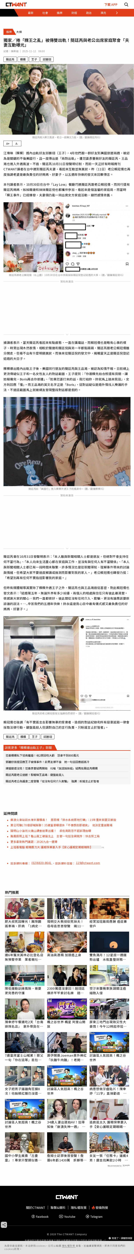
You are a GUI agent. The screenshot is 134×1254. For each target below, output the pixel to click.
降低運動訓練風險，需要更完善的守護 (23, 990)
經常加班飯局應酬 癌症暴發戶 (108, 923)
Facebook (42, 1216)
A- (17, 143)
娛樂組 (14, 51)
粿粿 (23, 59)
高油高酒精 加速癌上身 (64, 955)
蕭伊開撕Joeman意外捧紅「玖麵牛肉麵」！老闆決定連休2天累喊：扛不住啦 (67, 1057)
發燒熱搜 (101, 1207)
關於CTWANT (35, 1207)
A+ (8, 143)
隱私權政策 (69, 1245)
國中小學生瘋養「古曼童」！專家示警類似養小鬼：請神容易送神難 (23, 1157)
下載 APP (110, 4)
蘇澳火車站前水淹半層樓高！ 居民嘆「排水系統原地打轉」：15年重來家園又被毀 (63, 820)
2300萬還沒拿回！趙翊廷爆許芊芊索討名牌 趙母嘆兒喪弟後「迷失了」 (66, 990)
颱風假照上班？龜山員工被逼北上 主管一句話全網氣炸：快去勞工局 (55, 836)
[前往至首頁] (16, 4)
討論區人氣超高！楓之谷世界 (108, 1057)
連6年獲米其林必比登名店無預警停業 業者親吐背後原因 (24, 957)
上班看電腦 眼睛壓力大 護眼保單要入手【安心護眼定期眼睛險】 (51, 847)
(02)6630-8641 (41, 863)
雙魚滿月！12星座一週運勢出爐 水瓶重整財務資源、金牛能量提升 (108, 957)
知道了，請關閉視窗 (122, 1238)
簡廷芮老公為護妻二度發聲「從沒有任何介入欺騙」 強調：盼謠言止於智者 (52, 781)
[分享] (4, 1225)
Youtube (69, 1216)
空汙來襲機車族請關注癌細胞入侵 (108, 990)
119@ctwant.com (88, 863)
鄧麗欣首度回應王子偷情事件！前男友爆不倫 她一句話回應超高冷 (47, 762)
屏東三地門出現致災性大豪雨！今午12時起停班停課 (108, 1024)
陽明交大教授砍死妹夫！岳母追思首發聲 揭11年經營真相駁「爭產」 (65, 923)
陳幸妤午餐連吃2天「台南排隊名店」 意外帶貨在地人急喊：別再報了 (24, 1024)
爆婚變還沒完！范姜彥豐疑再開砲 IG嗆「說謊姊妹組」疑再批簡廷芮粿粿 (52, 768)
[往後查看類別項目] (114, 12)
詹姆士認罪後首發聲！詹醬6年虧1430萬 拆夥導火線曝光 (67, 1157)
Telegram (96, 1216)
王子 (34, 59)
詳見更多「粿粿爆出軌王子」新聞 (28, 747)
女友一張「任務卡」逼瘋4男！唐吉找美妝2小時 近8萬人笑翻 (109, 1157)
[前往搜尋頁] (126, 4)
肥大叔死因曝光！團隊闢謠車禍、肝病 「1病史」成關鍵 (23, 923)
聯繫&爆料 (58, 1207)
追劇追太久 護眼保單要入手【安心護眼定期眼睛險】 (109, 1124)
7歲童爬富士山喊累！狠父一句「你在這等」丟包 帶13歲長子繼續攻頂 (24, 1057)
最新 (31, 12)
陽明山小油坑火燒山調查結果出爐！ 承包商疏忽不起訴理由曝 (50, 831)
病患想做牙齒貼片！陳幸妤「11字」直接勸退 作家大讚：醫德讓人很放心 (108, 1091)
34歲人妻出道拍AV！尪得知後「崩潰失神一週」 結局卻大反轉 (66, 1124)
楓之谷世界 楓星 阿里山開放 (66, 1024)
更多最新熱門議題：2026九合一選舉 (33, 842)
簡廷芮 (10, 59)
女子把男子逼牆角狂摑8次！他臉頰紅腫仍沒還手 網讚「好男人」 (25, 1091)
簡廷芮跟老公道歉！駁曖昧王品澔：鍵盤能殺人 (35, 775)
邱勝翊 (47, 59)
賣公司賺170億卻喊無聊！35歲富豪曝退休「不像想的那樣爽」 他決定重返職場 (61, 825)
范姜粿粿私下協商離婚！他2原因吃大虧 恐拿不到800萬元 (42, 755)
